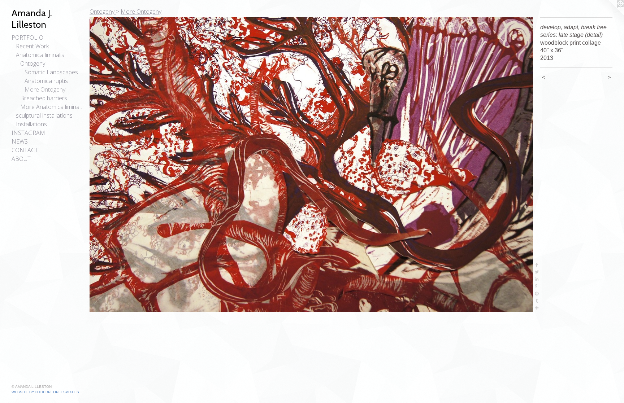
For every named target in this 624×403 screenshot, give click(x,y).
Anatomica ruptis (46, 81)
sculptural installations (44, 115)
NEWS (20, 141)
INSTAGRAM (28, 133)
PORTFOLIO (27, 37)
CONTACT (25, 150)
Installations (31, 124)
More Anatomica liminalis (52, 107)
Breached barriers (43, 98)
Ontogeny (32, 63)
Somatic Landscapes (51, 72)
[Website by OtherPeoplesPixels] (609, 14)
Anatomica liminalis (40, 55)
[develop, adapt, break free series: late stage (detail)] (311, 164)
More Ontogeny (45, 89)
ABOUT (21, 159)
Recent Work (32, 46)
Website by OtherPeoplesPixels (45, 392)
